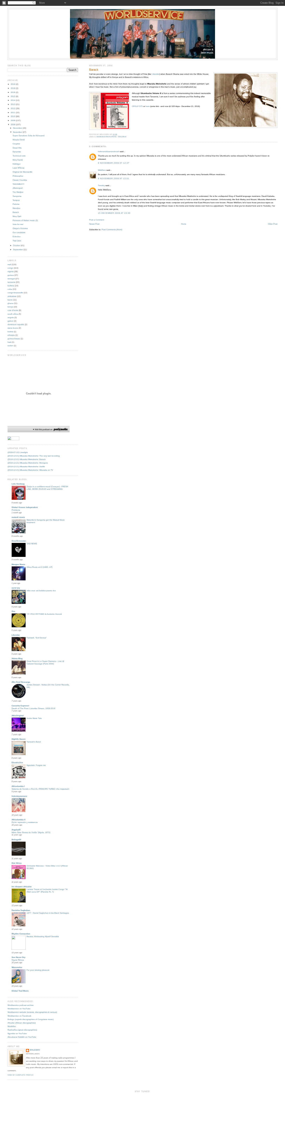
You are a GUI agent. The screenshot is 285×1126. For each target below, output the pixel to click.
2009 (13, 120)
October (17, 245)
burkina (11, 286)
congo (10, 268)
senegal (11, 279)
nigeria (11, 271)
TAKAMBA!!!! (18, 184)
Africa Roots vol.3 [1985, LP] (39, 567)
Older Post (272, 224)
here (148, 106)
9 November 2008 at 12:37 (114, 163)
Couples (16, 144)
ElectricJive (17, 762)
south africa (13, 314)
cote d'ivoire (13, 310)
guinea (11, 275)
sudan (10, 346)
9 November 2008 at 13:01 (114, 178)
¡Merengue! (18, 188)
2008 (13, 124)
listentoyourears (19, 796)
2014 (13, 100)
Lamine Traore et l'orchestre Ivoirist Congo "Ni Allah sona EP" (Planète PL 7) (47, 890)
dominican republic (16, 324)
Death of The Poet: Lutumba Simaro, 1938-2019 (33, 708)
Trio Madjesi (18, 192)
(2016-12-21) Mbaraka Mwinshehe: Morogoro (28, 463)
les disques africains (22, 887)
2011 (13, 112)
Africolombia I (18, 786)
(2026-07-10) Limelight (18, 452)
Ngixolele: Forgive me (36, 765)
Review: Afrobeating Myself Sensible (43, 936)
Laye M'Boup (18, 168)
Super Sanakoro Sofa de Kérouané (29, 136)
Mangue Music (18, 564)
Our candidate (19, 232)
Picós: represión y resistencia (25, 822)
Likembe (155, 74)
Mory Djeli (17, 216)
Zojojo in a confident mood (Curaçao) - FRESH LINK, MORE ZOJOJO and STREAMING (47, 487)
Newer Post (94, 224)
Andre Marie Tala (34, 718)
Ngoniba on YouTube (17, 1033)
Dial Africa (17, 863)
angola (11, 317)
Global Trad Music (20, 991)
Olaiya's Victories (20, 228)
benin (10, 300)
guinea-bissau (14, 339)
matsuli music (18, 517)
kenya (10, 307)
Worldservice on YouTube (19, 1009)
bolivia (10, 332)
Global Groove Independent (25, 507)
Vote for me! (18, 224)
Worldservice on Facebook (19, 1016)
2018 (13, 88)
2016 (13, 92)
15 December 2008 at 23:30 (114, 213)
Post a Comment (96, 220)
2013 (13, 104)
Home (183, 224)
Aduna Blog (17, 658)
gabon (10, 321)
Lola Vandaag (18, 484)
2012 (13, 108)
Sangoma (17, 196)
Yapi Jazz (17, 241)
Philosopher (18, 176)
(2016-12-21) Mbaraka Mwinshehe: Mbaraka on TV (30, 470)
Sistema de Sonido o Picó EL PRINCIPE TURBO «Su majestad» (40, 789)
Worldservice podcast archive (21, 1005)
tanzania (122, 137)
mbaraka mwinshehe (107, 137)
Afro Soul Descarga (21, 682)
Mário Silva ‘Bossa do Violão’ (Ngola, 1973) (31, 832)
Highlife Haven (18, 739)
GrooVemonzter (19, 541)
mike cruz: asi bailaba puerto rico (41, 590)
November (18, 132)
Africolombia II (18, 820)
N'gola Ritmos (18, 960)
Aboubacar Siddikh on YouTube (22, 1037)
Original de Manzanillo (22, 172)
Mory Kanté (18, 160)
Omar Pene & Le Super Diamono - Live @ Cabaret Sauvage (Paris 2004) (45, 662)
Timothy (101, 185)
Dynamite (17, 152)
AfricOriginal (18, 715)
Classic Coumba (20, 180)
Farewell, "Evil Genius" (37, 638)
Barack (93, 69)
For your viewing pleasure (38, 970)
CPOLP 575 (137, 106)
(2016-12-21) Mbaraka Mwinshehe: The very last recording (34, 456)
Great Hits (17, 148)
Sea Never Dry (18, 957)
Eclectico (17, 236)
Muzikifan (12, 1026)
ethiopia (11, 335)
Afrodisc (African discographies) (22, 1023)
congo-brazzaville (15, 293)
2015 (13, 96)
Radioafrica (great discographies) (22, 1030)
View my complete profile (20, 1075)
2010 (13, 116)
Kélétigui (16, 164)
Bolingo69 (16, 840)
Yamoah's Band (34, 742)
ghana (10, 303)
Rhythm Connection (21, 934)
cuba (10, 289)
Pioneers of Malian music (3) (25, 220)
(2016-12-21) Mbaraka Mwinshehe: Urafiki (26, 466)
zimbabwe (12, 296)
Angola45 (16, 830)
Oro (13, 611)
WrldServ (102, 170)
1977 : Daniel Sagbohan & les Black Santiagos (48, 913)
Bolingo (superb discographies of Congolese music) (31, 1019)
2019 (13, 84)
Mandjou (16, 208)
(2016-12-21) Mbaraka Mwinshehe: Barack (27, 459)
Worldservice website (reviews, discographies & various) (32, 1012)
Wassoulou (17, 967)
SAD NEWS (32, 544)
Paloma (16, 204)
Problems (16, 510)
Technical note (19, 156)
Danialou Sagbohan (21, 910)
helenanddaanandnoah (108, 151)
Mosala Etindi (19, 140)
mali (9, 264)
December (18, 128)
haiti (9, 342)
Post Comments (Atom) (112, 229)
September (18, 249)
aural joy (16, 588)
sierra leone (13, 328)
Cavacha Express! (20, 706)
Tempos (16, 200)
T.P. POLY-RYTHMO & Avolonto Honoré (44, 614)
